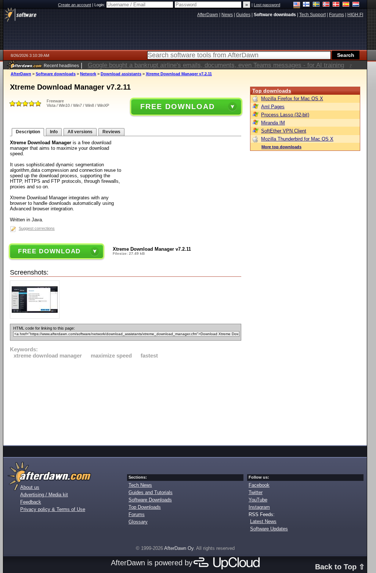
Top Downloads (145, 507)
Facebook (259, 485)
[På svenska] (316, 5)
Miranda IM (273, 123)
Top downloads (271, 91)
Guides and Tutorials (151, 492)
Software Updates (269, 529)
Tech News (140, 485)
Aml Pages (273, 106)
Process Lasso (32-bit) (285, 114)
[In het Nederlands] (355, 5)
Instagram (259, 507)
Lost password (267, 5)
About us (29, 487)
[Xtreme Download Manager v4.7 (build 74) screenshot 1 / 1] (36, 317)
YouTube (258, 500)
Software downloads (56, 74)
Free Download (177, 106)
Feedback (30, 502)
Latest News (263, 521)
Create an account (74, 5)
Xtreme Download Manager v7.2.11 (179, 74)
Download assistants (121, 74)
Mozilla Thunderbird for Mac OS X (297, 139)
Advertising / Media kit (44, 494)
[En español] (346, 5)
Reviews (111, 131)
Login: (100, 5)
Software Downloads (150, 500)
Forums (137, 514)
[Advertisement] (125, 401)
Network (88, 74)
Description (28, 131)
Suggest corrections (37, 228)
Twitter (256, 492)
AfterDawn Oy (179, 548)
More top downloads (281, 147)
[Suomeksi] (306, 5)
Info (54, 131)
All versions (80, 131)
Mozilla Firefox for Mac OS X (292, 98)
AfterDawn (21, 74)
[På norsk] (326, 5)
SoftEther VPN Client (283, 131)
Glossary (138, 522)
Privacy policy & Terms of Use (52, 509)
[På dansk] (336, 5)
